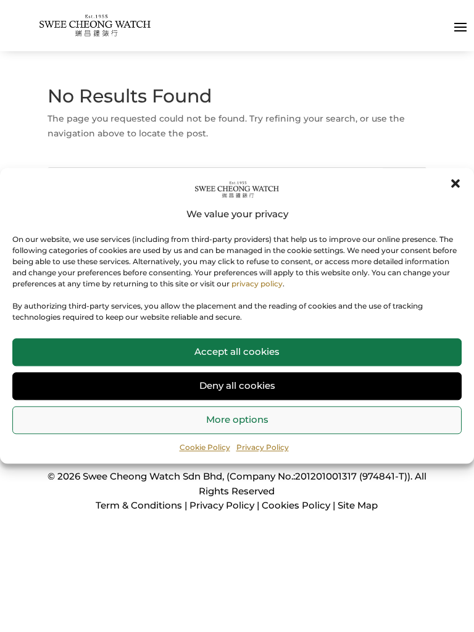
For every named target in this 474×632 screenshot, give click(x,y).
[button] (455, 183)
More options (237, 419)
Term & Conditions (139, 505)
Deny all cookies (237, 385)
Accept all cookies (237, 351)
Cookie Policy (205, 447)
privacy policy (257, 283)
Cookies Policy (296, 505)
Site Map (358, 505)
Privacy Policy (262, 447)
